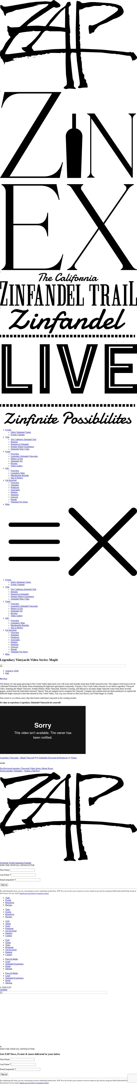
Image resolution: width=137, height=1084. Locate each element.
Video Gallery (17, 466)
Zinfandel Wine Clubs (20, 449)
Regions (14, 442)
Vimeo (74, 758)
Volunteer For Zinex (19, 502)
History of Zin (17, 459)
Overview (15, 454)
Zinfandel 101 (17, 461)
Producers (15, 487)
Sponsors (14, 495)
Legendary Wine (18, 473)
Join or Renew (17, 478)
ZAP (7, 921)
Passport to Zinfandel (20, 444)
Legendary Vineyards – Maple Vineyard (17, 758)
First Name (5, 870)
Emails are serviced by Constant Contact (34, 893)
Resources (9, 902)
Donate (14, 499)
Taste (7, 898)
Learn (7, 451)
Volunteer (15, 485)
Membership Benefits (20, 475)
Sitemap (8, 969)
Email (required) (7, 880)
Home (8, 966)
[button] (68, 542)
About (8, 924)
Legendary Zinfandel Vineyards (24, 456)
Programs (9, 928)
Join (7, 468)
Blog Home (3, 678)
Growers (14, 497)
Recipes (14, 463)
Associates (15, 490)
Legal (7, 961)
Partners (14, 492)
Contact (8, 936)
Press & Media (11, 959)
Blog (7, 504)
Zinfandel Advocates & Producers (53, 758)
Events (8, 430)
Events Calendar (18, 435)
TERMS (3, 990)
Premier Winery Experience (22, 447)
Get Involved (10, 480)
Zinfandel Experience (14, 964)
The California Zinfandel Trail (23, 439)
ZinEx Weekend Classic (21, 432)
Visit (7, 437)
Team (7, 926)
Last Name (5, 875)
